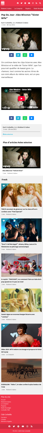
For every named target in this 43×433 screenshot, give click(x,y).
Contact (3, 419)
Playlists (28, 8)
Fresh (4, 179)
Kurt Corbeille (6, 23)
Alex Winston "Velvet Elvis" (13, 171)
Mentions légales (6, 421)
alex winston (8, 134)
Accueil (3, 400)
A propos (4, 417)
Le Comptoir (18, 8)
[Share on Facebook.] (11, 55)
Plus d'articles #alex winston (17, 142)
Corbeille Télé (5, 410)
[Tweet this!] (18, 55)
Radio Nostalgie (6, 408)
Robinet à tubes (6, 8)
